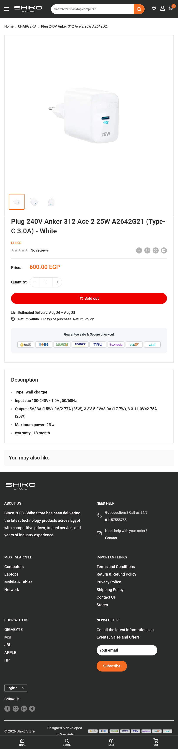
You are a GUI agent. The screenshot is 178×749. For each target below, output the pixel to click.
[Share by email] (164, 250)
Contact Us (106, 597)
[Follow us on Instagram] (24, 708)
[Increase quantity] (57, 282)
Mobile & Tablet (18, 582)
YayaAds (67, 735)
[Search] (139, 9)
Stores (102, 604)
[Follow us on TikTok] (32, 708)
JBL (7, 644)
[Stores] (154, 8)
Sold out (91, 298)
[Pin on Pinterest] (147, 250)
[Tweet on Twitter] (156, 250)
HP (7, 660)
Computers (14, 566)
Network (11, 589)
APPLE (10, 652)
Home (9, 26)
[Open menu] (6, 9)
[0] (170, 8)
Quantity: (19, 282)
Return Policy (83, 319)
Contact (111, 538)
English (12, 688)
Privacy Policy (109, 582)
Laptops (11, 574)
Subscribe (111, 666)
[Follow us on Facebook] (7, 708)
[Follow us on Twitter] (16, 708)
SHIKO (16, 243)
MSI (7, 637)
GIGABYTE (13, 629)
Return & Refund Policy (116, 574)
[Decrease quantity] (34, 282)
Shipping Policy (110, 589)
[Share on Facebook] (139, 250)
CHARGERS (27, 26)
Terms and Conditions (116, 566)
